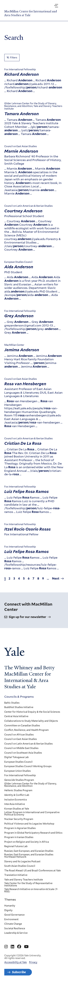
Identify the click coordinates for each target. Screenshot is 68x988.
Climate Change (13, 924)
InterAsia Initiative (14, 804)
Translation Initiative (15, 875)
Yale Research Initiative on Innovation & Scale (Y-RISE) (31, 890)
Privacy (33, 962)
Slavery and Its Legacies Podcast (22, 861)
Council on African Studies (19, 735)
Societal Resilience (14, 928)
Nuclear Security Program (18, 819)
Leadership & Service (16, 933)
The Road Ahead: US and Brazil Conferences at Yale (32, 871)
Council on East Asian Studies (20, 739)
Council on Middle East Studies (21, 748)
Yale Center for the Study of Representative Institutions (28, 884)
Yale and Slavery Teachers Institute (23, 880)
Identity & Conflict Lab (16, 795)
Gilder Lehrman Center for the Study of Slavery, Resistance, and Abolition (30, 785)
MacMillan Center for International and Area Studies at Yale (30, 13)
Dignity (8, 910)
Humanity (9, 906)
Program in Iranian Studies (18, 837)
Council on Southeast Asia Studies (23, 753)
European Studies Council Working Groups (27, 766)
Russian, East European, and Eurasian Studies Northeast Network (28, 856)
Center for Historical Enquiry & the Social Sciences (32, 712)
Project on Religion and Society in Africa (26, 842)
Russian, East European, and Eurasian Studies (28, 851)
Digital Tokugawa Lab (16, 757)
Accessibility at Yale (15, 962)
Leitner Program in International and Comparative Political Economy (32, 813)
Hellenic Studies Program (18, 790)
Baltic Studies (11, 703)
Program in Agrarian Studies (20, 828)
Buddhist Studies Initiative (18, 707)
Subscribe (19, 972)
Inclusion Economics (15, 800)
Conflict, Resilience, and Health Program (26, 730)
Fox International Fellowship (20, 775)
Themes (10, 899)
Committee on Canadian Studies (22, 726)
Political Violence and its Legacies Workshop (29, 824)
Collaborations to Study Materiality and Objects (31, 721)
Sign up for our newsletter (27, 617)
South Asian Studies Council (19, 866)
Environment (11, 919)
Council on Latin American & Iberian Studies (28, 744)
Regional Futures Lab (16, 846)
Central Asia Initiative (16, 716)
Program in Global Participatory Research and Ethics (33, 833)
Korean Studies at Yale (16, 809)
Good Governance (14, 915)
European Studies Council (18, 762)
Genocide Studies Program (19, 780)
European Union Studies (17, 771)
